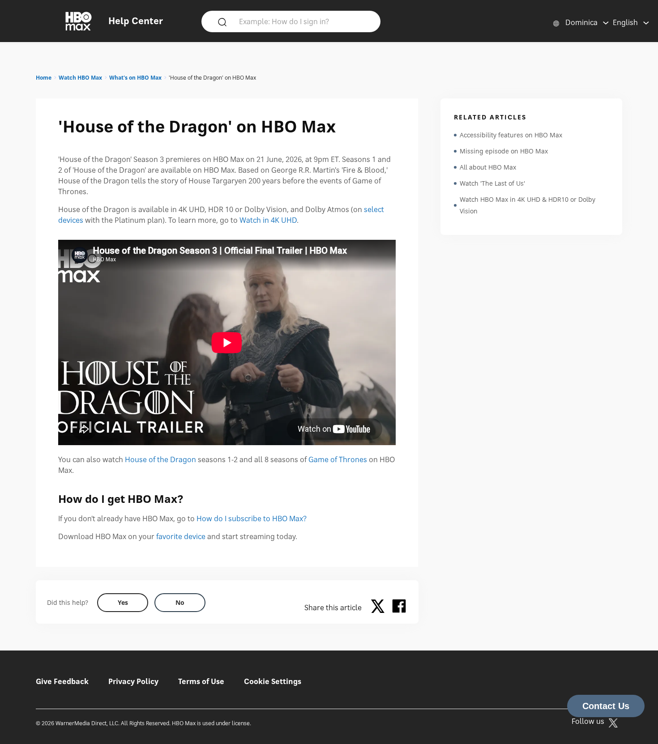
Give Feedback (62, 681)
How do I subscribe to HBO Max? (252, 518)
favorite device (180, 536)
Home (43, 77)
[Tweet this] (380, 607)
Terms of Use (201, 681)
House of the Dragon (160, 459)
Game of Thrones (337, 459)
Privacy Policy (133, 681)
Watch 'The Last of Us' (492, 183)
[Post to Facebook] (399, 607)
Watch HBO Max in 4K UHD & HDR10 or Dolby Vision (527, 205)
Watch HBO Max (80, 77)
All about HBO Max (488, 167)
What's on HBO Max (135, 77)
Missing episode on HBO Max (504, 151)
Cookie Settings (272, 681)
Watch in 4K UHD (268, 220)
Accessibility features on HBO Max (511, 135)
